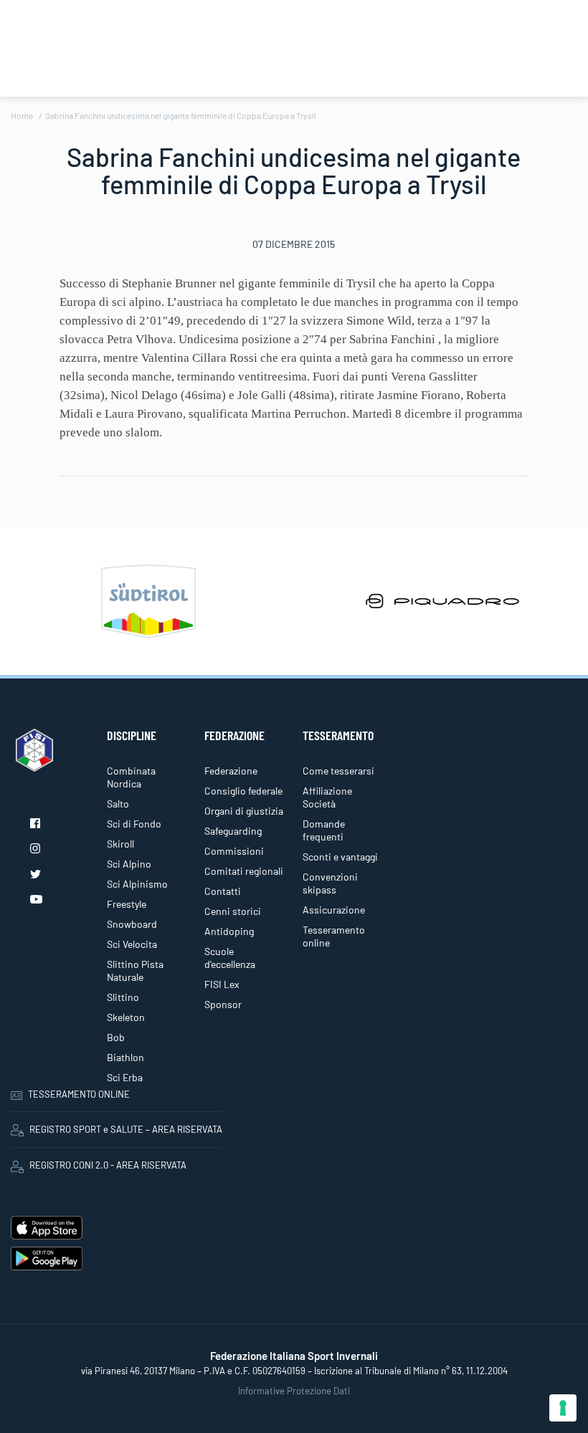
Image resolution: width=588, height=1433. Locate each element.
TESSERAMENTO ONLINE (79, 1094)
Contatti (222, 891)
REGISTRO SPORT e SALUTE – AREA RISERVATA (125, 1129)
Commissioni (234, 851)
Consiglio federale (243, 791)
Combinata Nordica (131, 777)
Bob (116, 1037)
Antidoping (229, 931)
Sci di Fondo (134, 824)
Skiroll (120, 844)
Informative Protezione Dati (294, 1390)
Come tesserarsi (338, 771)
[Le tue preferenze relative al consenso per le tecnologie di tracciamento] (563, 1408)
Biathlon (125, 1057)
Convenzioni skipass (330, 883)
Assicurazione (334, 910)
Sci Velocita (132, 944)
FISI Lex (222, 984)
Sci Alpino (129, 864)
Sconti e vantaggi (340, 856)
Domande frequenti (324, 830)
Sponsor (223, 1004)
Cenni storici (232, 911)
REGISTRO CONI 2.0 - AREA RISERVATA (107, 1165)
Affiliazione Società (327, 797)
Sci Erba (125, 1077)
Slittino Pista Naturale (135, 970)
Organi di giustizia (243, 811)
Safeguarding (233, 831)
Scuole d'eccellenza (229, 957)
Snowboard (132, 924)
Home (22, 115)
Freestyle (126, 904)
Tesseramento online (334, 936)
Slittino (123, 997)
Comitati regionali (243, 871)
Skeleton (126, 1017)
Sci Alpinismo (137, 884)
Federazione (230, 771)
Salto (118, 803)
